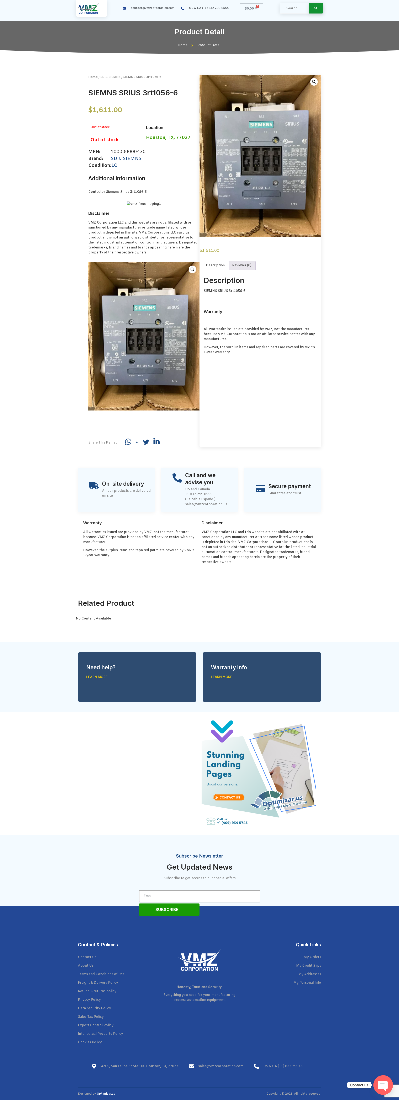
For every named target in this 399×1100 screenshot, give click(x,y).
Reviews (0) (241, 265)
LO (114, 166)
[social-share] (128, 441)
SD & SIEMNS (110, 77)
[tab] (215, 265)
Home (93, 77)
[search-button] (316, 8)
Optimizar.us (106, 1094)
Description (215, 265)
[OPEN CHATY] (383, 1085)
